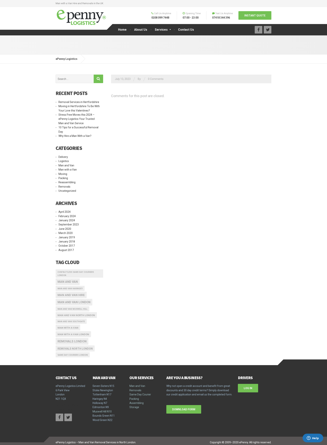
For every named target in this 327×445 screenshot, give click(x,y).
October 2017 (66, 245)
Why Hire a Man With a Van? (74, 135)
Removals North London (75, 348)
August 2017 (66, 250)
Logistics (63, 161)
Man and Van (66, 165)
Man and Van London (74, 302)
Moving (62, 173)
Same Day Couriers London (73, 355)
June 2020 (64, 228)
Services (161, 29)
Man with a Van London (73, 334)
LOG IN (248, 388)
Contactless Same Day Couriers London (76, 274)
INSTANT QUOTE (254, 15)
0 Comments (156, 78)
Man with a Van (67, 169)
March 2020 (65, 233)
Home (122, 29)
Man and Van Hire (71, 295)
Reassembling (67, 182)
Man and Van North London (76, 315)
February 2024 (67, 216)
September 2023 (68, 224)
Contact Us (186, 29)
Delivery (63, 156)
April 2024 (64, 211)
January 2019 (66, 237)
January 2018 (66, 241)
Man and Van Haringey (70, 288)
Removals (64, 186)
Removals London (72, 341)
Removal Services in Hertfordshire (78, 102)
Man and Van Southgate (71, 321)
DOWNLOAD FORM (183, 409)
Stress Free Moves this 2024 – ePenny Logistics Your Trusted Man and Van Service (76, 119)
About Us (140, 29)
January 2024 (66, 220)
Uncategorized (67, 190)
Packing (63, 178)
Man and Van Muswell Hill (72, 309)
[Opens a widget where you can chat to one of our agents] (312, 438)
